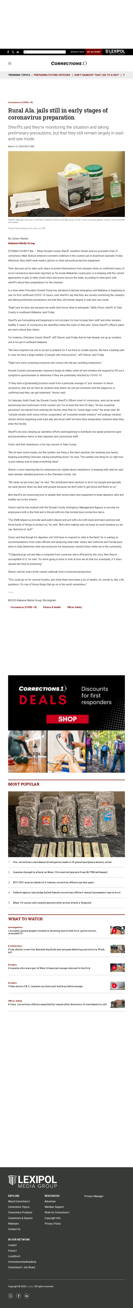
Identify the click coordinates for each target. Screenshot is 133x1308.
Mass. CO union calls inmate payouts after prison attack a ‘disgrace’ (52, 902)
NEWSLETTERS (77, 52)
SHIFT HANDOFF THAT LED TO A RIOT (96, 75)
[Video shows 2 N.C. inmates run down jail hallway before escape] (117, 986)
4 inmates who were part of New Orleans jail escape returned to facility (49, 968)
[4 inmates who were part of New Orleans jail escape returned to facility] (117, 967)
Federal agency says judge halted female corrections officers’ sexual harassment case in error (67, 892)
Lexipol (30, 1286)
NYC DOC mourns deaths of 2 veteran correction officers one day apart (53, 882)
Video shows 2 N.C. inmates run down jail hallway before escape (45, 986)
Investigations (15, 927)
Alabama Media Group (21, 243)
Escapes (12, 964)
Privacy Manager (93, 1196)
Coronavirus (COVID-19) (20, 102)
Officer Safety (74, 607)
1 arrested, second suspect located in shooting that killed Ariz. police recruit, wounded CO (52, 932)
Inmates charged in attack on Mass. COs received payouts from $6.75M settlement (60, 872)
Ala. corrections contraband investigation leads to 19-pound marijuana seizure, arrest (62, 862)
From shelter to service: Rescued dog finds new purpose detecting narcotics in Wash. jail (56, 951)
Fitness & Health (52, 607)
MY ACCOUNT (94, 52)
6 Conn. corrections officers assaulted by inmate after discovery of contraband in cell (57, 1004)
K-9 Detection (15, 946)
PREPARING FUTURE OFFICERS (52, 75)
